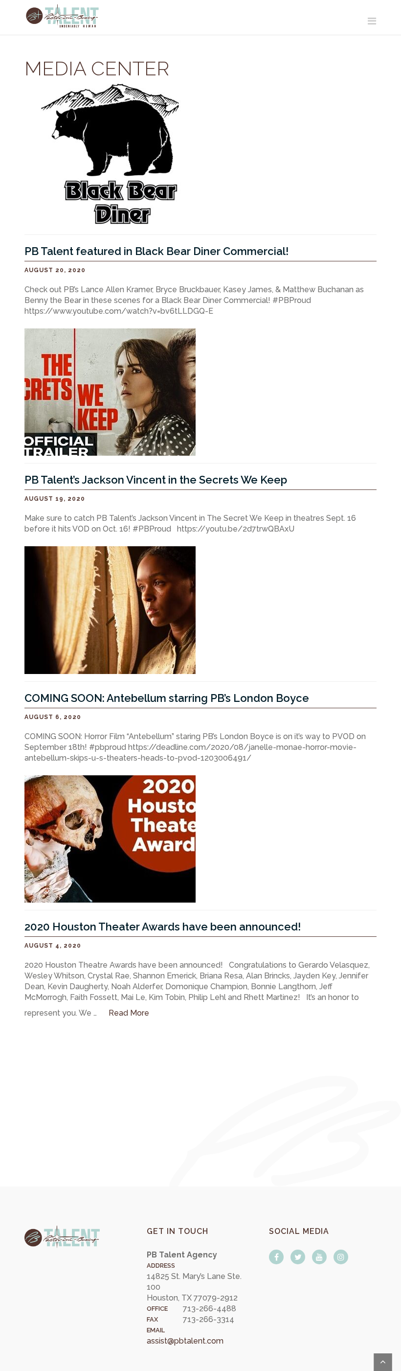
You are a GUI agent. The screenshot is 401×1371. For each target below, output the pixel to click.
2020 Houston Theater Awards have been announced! (162, 926)
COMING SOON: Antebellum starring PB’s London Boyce (166, 698)
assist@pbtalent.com (185, 1341)
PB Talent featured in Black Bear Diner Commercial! (156, 251)
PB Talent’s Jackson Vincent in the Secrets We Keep (155, 479)
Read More (129, 1013)
